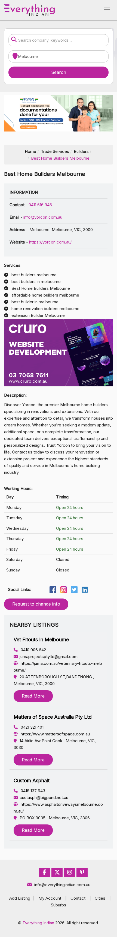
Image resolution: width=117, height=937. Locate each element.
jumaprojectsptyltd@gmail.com (49, 656)
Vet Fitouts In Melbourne (41, 639)
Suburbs (58, 905)
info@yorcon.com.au (42, 217)
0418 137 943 (32, 790)
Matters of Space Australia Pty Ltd (53, 717)
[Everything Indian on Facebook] (44, 872)
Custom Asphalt (32, 780)
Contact (77, 898)
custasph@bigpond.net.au (44, 797)
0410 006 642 (33, 649)
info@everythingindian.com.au (62, 884)
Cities (100, 898)
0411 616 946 (40, 204)
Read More (33, 696)
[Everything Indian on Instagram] (69, 872)
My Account (49, 898)
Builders (81, 151)
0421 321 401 (32, 727)
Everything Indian (38, 922)
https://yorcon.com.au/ (50, 242)
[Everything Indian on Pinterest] (82, 872)
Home (30, 151)
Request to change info (36, 604)
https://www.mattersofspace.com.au (55, 734)
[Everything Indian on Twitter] (57, 872)
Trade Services (55, 151)
